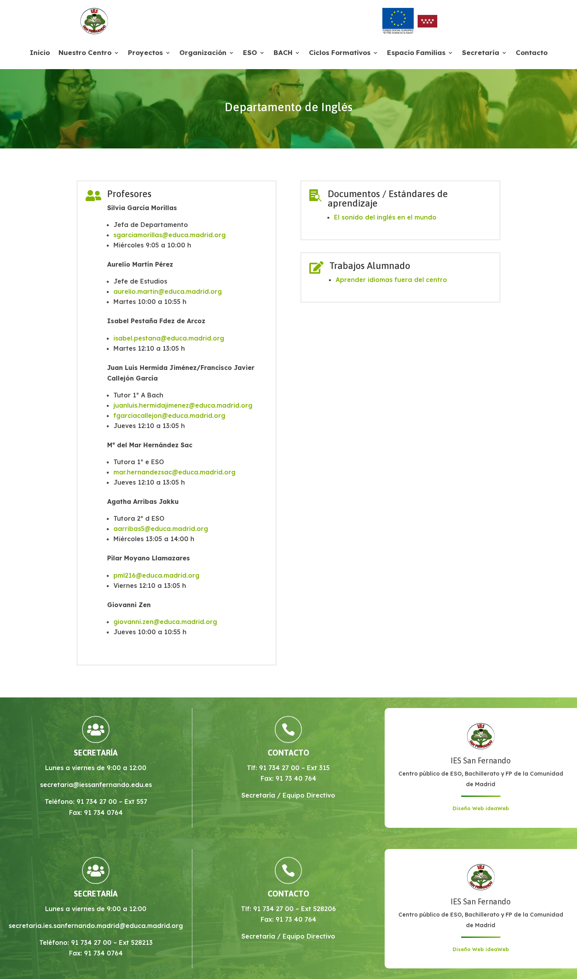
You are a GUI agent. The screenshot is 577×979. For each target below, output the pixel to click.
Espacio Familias (416, 53)
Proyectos (145, 53)
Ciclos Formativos (340, 53)
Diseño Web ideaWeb (481, 808)
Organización (202, 53)
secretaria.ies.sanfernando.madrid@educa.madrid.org (96, 926)
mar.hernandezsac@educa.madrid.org (174, 472)
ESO (250, 53)
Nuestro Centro (84, 53)
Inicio (40, 53)
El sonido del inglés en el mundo (385, 217)
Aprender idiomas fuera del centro (391, 280)
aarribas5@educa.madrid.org (160, 529)
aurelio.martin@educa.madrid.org (167, 291)
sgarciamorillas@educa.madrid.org (169, 235)
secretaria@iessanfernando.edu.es (96, 785)
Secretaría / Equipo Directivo (288, 795)
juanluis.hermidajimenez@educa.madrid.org (182, 405)
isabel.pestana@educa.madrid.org (168, 338)
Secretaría (480, 53)
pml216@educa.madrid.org (156, 575)
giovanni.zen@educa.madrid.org (165, 622)
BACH (283, 53)
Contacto (532, 53)
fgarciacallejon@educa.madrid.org (169, 415)
